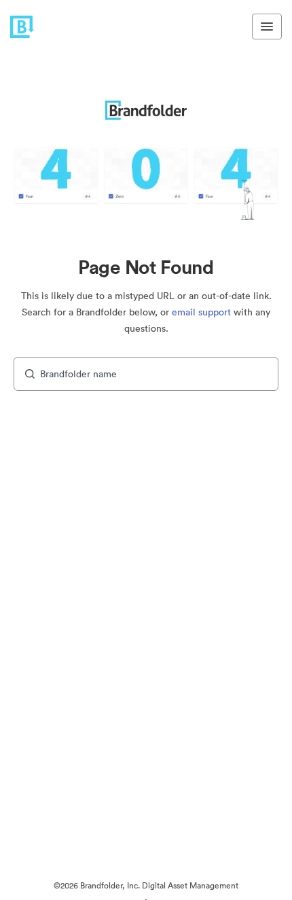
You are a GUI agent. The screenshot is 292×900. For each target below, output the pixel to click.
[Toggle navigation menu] (267, 26)
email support (201, 312)
